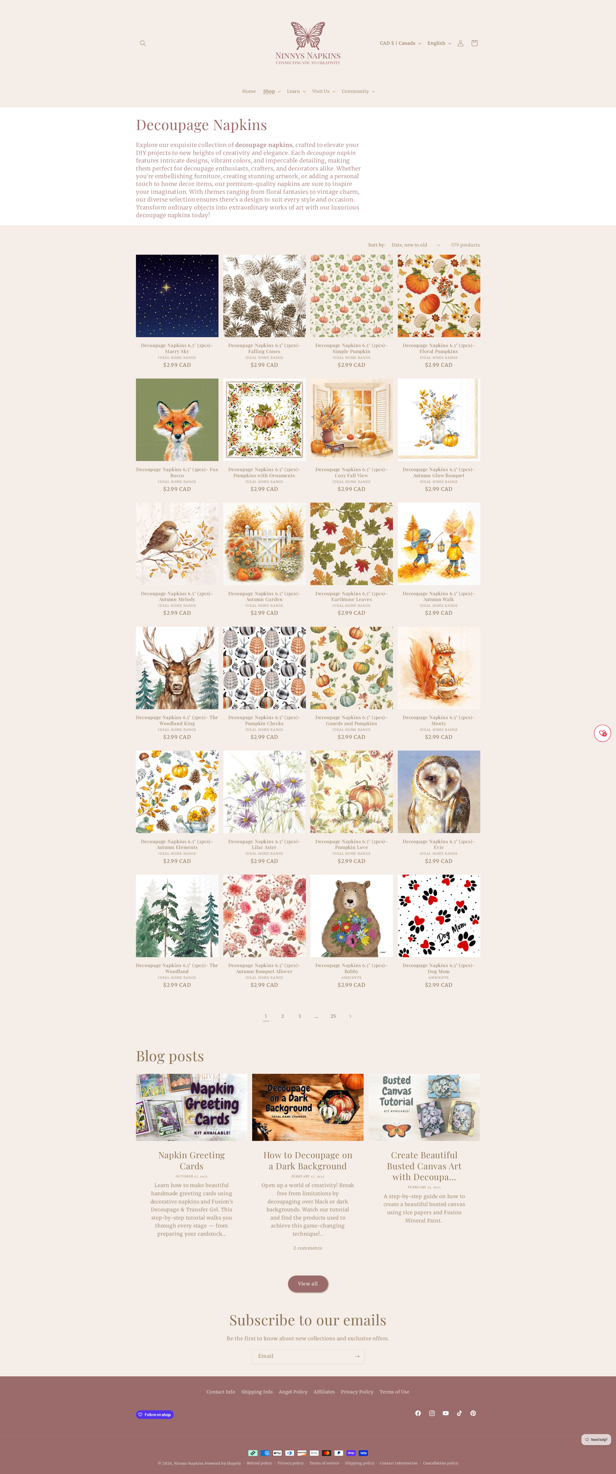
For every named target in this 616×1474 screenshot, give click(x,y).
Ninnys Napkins (189, 1463)
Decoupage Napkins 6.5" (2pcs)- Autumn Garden (264, 596)
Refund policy (259, 1463)
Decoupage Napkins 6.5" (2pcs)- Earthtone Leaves (351, 596)
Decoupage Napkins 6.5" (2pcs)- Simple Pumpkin (351, 348)
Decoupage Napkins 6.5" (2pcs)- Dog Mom (439, 968)
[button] (143, 43)
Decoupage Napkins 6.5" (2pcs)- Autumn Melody (177, 596)
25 (333, 1016)
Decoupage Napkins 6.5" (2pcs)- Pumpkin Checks (264, 720)
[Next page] (350, 1016)
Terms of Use (394, 1392)
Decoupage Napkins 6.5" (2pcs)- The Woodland (177, 968)
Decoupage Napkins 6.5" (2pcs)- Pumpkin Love (351, 844)
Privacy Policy (357, 1392)
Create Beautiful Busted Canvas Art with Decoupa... (424, 1165)
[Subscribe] (357, 1356)
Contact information (398, 1463)
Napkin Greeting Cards (191, 1160)
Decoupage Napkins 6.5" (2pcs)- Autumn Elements (177, 844)
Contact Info (221, 1392)
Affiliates (324, 1392)
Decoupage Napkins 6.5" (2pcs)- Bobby (351, 968)
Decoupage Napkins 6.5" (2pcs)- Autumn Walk (439, 596)
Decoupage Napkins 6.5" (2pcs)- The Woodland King (177, 720)
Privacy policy (291, 1463)
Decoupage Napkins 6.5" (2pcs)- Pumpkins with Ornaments (264, 472)
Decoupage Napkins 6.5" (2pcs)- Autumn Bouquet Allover (264, 968)
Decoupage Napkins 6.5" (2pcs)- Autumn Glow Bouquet (439, 472)
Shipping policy (359, 1463)
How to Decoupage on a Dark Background (308, 1160)
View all (308, 1284)
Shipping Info (257, 1392)
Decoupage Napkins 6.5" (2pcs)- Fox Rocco (177, 472)
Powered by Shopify (223, 1463)
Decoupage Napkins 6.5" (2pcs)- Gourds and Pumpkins (351, 720)
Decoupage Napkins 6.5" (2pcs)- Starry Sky (177, 348)
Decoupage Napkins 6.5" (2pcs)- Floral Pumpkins (439, 348)
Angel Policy (293, 1392)
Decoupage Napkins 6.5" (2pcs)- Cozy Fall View (351, 472)
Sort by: (376, 245)
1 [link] (266, 1016)
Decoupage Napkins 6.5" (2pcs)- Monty (439, 720)
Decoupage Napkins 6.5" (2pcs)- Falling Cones (264, 348)
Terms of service (324, 1463)
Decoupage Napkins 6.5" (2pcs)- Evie (439, 844)
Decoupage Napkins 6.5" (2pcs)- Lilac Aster (264, 844)
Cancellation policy (440, 1463)
